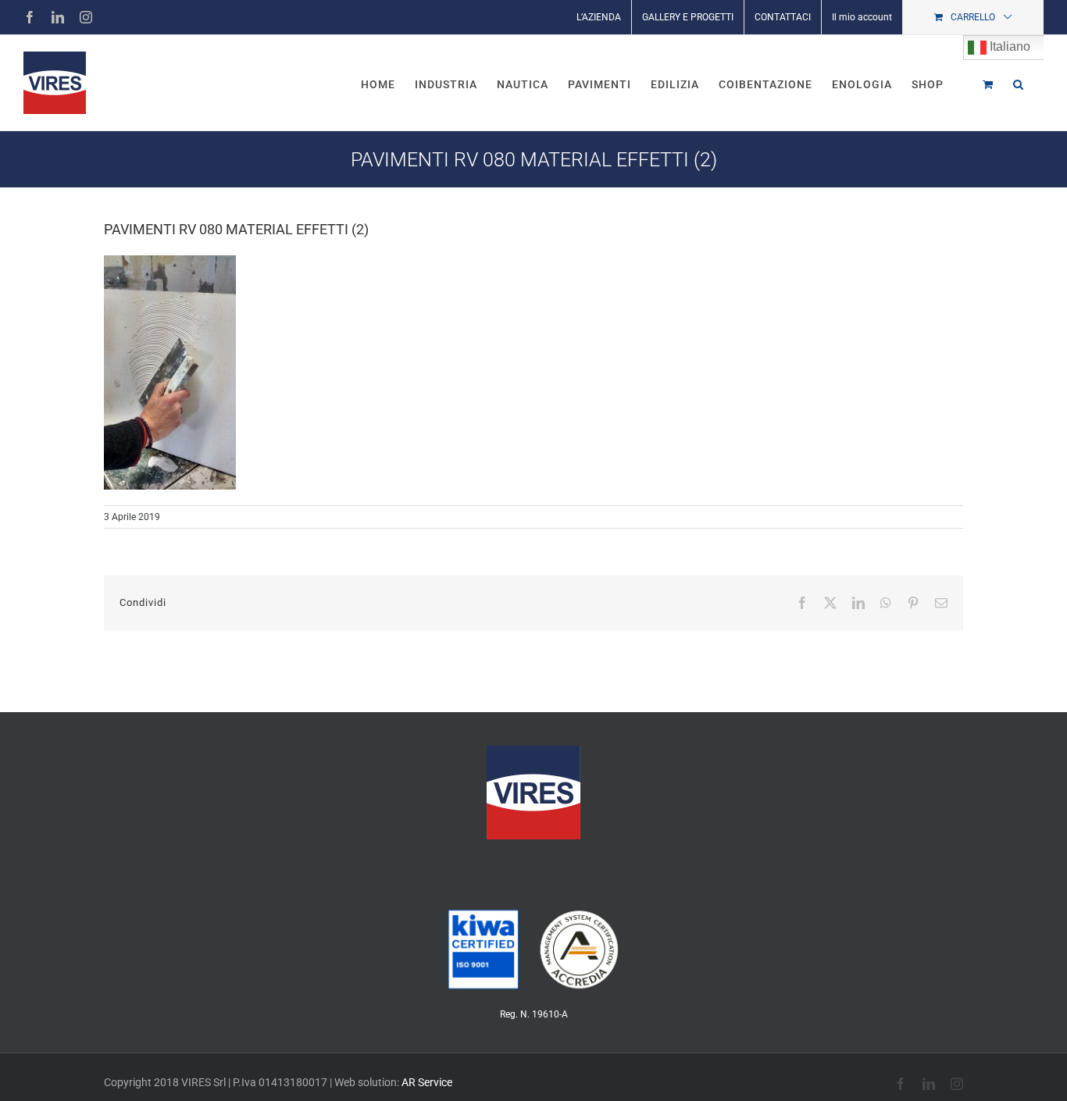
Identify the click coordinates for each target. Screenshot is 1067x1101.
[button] (1018, 82)
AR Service (426, 1082)
